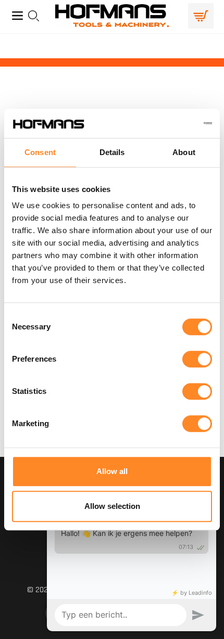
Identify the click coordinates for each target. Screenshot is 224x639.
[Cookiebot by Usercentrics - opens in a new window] (166, 123)
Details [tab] (112, 152)
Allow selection (112, 506)
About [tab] (183, 152)
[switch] (197, 359)
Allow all (112, 471)
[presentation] (36, 16)
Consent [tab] (40, 152)
